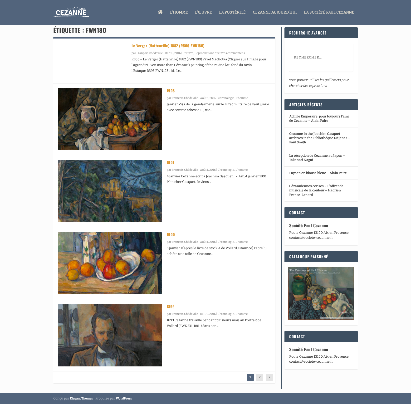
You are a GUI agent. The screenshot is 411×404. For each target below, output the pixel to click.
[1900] (110, 263)
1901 (170, 162)
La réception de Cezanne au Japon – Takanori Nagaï (317, 158)
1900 (171, 234)
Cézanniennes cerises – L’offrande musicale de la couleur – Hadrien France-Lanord (316, 190)
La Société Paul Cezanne (329, 12)
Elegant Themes (81, 398)
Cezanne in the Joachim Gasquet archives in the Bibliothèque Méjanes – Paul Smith (319, 138)
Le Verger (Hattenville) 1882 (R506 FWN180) (168, 46)
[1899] (110, 335)
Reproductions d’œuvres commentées (220, 53)
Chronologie (226, 98)
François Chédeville (150, 53)
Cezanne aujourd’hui (275, 12)
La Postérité (232, 12)
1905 (171, 90)
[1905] (110, 119)
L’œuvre (203, 12)
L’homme (179, 12)
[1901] (110, 191)
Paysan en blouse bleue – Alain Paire (318, 173)
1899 (171, 306)
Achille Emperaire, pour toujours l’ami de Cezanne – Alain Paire (319, 118)
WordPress (124, 398)
